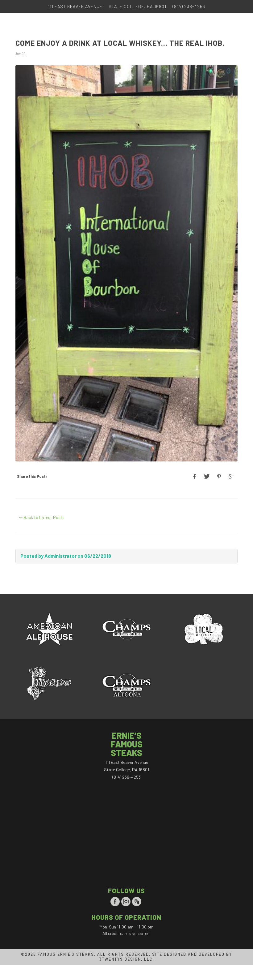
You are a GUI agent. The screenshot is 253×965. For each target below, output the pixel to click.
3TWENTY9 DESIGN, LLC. (126, 959)
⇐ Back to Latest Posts (41, 517)
